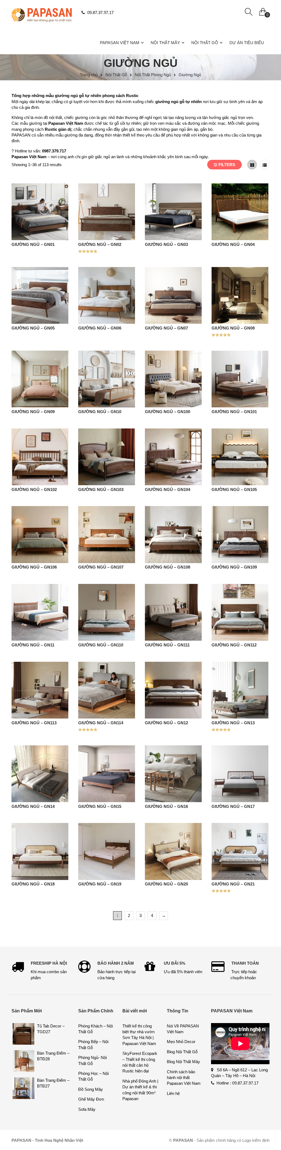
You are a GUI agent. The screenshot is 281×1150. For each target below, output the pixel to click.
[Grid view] (252, 165)
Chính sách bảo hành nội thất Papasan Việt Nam (184, 1077)
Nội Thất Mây (165, 42)
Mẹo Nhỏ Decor (181, 1041)
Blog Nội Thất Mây (183, 1061)
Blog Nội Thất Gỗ (182, 1051)
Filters (226, 164)
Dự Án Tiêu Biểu (246, 42)
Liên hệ (173, 1093)
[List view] (264, 165)
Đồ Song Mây (90, 1089)
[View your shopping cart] (262, 10)
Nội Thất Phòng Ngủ (153, 74)
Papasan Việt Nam (119, 42)
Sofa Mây (86, 1109)
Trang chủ (89, 74)
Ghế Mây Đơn (91, 1099)
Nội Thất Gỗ (204, 42)
